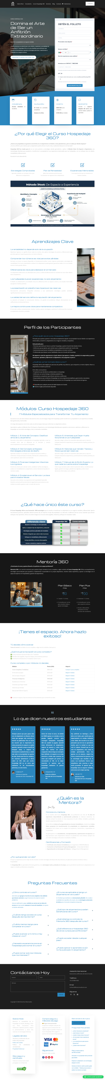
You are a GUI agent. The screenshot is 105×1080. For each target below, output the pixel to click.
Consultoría (28, 4)
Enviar (61, 994)
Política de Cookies (18, 1042)
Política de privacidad (18, 1040)
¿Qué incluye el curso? (78, 1033)
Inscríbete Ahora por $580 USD (23, 57)
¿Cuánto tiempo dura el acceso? (81, 1035)
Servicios (48, 4)
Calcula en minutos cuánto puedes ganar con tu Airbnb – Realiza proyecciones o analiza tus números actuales (82, 1068)
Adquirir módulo (70, 672)
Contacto (58, 4)
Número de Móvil (62, 49)
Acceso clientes (79, 1022)
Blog (53, 4)
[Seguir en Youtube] (49, 1057)
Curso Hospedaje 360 (38, 4)
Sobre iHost (20, 4)
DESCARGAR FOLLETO (74, 85)
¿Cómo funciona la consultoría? (81, 1031)
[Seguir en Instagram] (77, 994)
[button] (93, 1076)
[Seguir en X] (74, 994)
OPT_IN (60, 73)
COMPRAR (90, 3)
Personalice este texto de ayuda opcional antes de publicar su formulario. (72, 70)
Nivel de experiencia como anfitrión (67, 56)
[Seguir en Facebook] (71, 994)
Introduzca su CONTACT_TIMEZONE (68, 63)
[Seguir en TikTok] (52, 1057)
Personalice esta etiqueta (65, 41)
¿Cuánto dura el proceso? (79, 1045)
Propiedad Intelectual (18, 1049)
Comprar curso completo (72, 669)
